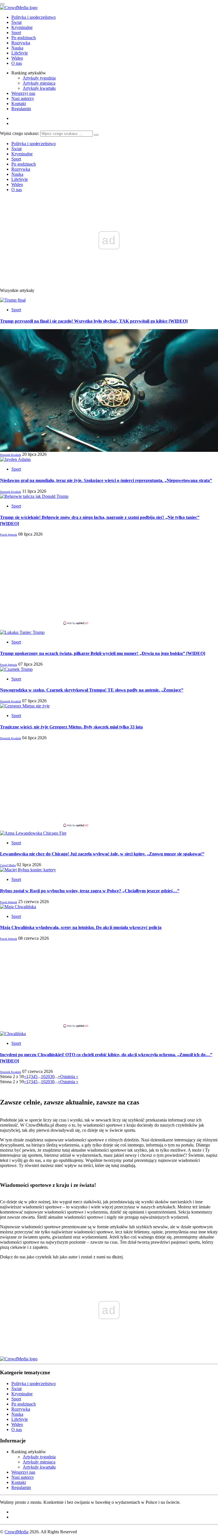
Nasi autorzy (22, 98)
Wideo (17, 58)
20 (47, 1076)
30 (52, 1076)
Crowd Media (8, 865)
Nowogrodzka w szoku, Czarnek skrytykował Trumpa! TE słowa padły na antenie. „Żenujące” (91, 690)
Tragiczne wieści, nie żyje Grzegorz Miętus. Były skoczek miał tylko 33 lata (71, 726)
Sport (16, 32)
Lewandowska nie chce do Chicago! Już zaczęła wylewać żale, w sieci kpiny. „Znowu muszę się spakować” (102, 853)
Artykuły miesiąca (39, 83)
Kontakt (18, 103)
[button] (109, 390)
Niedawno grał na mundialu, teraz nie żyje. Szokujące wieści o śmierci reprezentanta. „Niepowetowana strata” (106, 480)
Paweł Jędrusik (8, 534)
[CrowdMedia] (18, 7)
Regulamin (21, 108)
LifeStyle (19, 53)
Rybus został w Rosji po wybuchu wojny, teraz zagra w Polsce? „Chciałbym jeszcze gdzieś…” (89, 890)
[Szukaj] (96, 135)
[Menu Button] (2, 4)
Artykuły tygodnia (39, 78)
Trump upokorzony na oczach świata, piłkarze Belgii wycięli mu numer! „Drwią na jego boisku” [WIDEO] (102, 653)
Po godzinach (23, 37)
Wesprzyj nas (23, 93)
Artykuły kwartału (39, 88)
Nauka (17, 47)
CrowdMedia (16, 1531)
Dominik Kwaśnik (10, 454)
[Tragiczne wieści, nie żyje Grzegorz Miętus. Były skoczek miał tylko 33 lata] (25, 705)
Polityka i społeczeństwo (33, 17)
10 (43, 1076)
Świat (16, 22)
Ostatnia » (69, 1076)
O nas (16, 63)
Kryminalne (22, 27)
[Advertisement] (109, 581)
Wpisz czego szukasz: (19, 133)
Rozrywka (20, 42)
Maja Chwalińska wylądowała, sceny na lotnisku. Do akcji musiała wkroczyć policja (81, 927)
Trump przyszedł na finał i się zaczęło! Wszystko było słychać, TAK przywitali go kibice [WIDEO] (94, 321)
